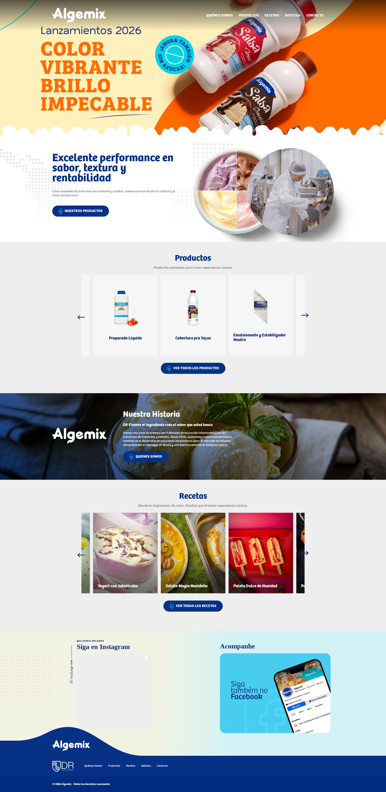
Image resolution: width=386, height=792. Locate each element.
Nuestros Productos (84, 211)
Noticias (292, 15)
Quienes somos (149, 457)
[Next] (305, 315)
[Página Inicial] (71, 746)
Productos (249, 15)
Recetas (272, 15)
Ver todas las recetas (196, 606)
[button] (113, 691)
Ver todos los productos (196, 368)
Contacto (315, 15)
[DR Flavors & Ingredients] (63, 767)
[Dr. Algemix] (193, 69)
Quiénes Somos (219, 15)
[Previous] (81, 317)
